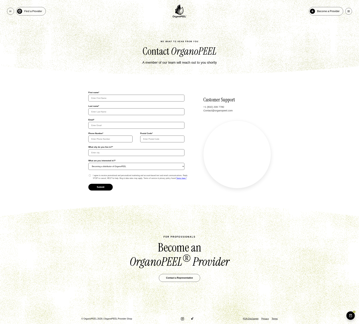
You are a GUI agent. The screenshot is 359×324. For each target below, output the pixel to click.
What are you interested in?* (102, 160)
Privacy (265, 319)
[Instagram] (182, 318)
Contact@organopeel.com (218, 110)
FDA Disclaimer (251, 319)
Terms (275, 319)
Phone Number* (95, 133)
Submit (100, 187)
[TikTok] (192, 318)
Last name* (93, 106)
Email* (91, 120)
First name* (93, 92)
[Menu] (348, 11)
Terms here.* (181, 178)
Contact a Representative (179, 278)
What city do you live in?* (100, 147)
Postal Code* (146, 133)
